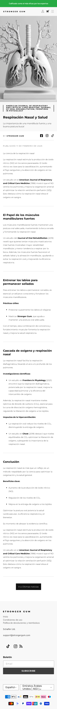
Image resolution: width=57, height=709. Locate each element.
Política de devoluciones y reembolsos (21, 623)
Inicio (5, 616)
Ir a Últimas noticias (28, 586)
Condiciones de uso (12, 619)
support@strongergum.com (16, 635)
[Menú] (52, 11)
